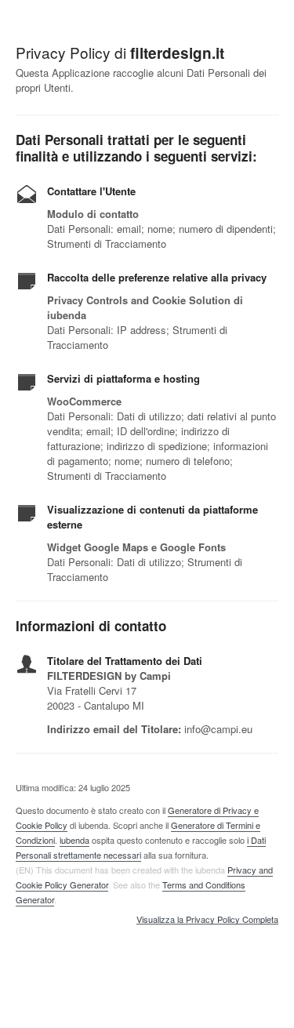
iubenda (74, 840)
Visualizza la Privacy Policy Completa (207, 919)
